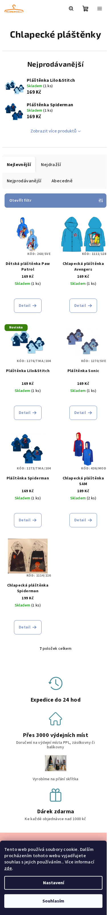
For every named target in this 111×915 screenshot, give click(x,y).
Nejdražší (51, 165)
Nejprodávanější (24, 181)
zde (8, 868)
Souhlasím (53, 901)
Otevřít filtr (20, 200)
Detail (24, 306)
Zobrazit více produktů (53, 131)
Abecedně (62, 181)
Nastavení (53, 883)
